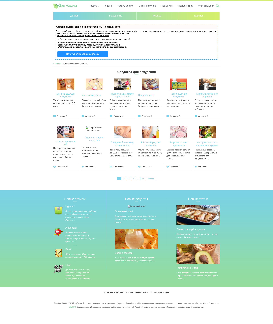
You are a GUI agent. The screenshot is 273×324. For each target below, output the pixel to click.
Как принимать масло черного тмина (122, 95)
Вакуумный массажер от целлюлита (122, 143)
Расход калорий (125, 6)
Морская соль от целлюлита (179, 143)
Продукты (94, 6)
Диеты (74, 15)
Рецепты (108, 6)
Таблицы (199, 15)
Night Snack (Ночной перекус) (207, 95)
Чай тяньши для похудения (178, 95)
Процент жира (185, 6)
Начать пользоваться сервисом (82, 54)
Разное (157, 15)
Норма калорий (206, 6)
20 (143, 179)
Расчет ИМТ (167, 6)
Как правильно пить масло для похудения (207, 143)
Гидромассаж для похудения (94, 138)
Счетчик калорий (147, 6)
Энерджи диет (145, 95)
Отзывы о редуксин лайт (66, 143)
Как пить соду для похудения (65, 95)
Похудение (115, 15)
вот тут (124, 292)
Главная (57, 63)
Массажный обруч (91, 95)
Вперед (151, 179)
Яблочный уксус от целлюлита (151, 143)
